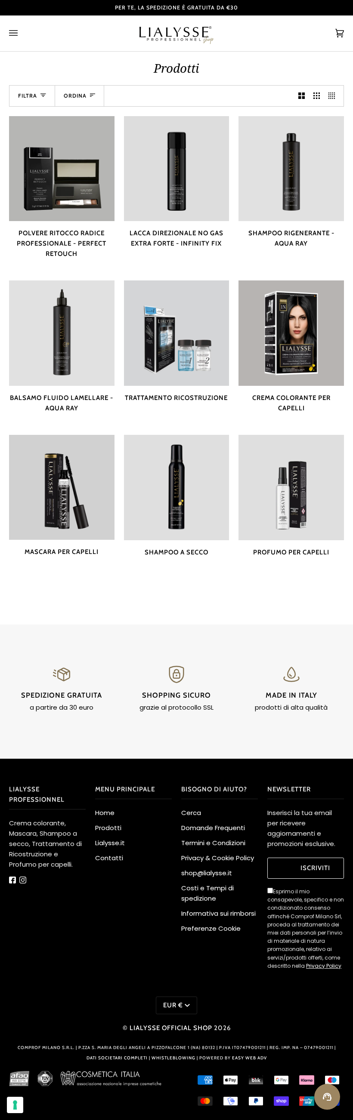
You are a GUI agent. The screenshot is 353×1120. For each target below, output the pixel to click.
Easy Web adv (249, 1058)
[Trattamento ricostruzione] (176, 333)
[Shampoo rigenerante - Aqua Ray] (291, 169)
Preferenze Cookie (211, 928)
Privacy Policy (323, 965)
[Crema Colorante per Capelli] (291, 333)
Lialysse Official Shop (171, 1028)
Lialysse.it (110, 842)
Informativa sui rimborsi (218, 913)
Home (105, 812)
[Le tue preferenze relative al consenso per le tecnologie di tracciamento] (15, 1105)
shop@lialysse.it (206, 872)
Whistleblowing (174, 1058)
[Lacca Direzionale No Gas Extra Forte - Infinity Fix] (176, 169)
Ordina (75, 95)
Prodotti (108, 827)
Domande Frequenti (213, 827)
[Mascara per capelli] (62, 487)
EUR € (173, 1005)
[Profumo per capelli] (291, 487)
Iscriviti (315, 868)
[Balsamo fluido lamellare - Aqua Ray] (62, 333)
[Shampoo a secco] (176, 487)
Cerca (191, 812)
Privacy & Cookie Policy (217, 857)
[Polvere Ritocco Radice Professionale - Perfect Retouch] (62, 169)
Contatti (109, 857)
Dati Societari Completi (117, 1058)
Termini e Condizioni (213, 842)
